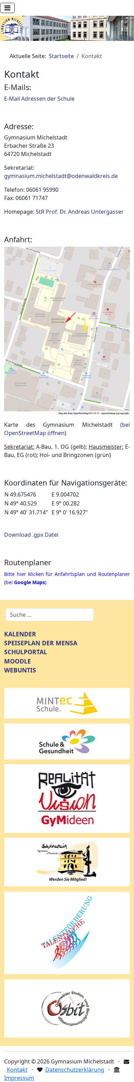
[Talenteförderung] (67, 932)
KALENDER (20, 634)
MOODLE (17, 661)
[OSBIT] (67, 1008)
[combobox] (49, 614)
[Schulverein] (67, 862)
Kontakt (17, 1069)
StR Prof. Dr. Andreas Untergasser (80, 211)
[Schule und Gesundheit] (67, 741)
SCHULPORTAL (25, 652)
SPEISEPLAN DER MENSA (40, 643)
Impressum (19, 1078)
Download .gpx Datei (31, 534)
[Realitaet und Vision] (67, 798)
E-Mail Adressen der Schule (39, 98)
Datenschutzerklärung (74, 1069)
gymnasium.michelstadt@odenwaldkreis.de (61, 176)
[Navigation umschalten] (7, 8)
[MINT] (67, 702)
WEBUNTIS (20, 670)
